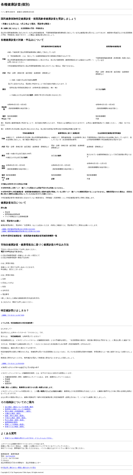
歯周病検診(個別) (11, 422)
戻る (34, 467)
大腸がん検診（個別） (13, 413)
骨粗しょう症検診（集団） (15, 424)
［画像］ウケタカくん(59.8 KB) (12, 363)
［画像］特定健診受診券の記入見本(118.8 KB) (18, 229)
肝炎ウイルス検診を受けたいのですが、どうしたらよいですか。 (29, 438)
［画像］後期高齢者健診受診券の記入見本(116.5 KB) (20, 231)
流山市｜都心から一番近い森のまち (16, 467)
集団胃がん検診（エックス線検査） (18, 409)
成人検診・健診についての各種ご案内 (19, 407)
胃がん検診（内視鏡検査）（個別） (18, 411)
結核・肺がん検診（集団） (15, 416)
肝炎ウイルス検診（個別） (15, 426)
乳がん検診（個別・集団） (15, 420)
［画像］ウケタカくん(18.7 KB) (12, 315)
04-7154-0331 (10, 456)
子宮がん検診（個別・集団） (16, 418)
